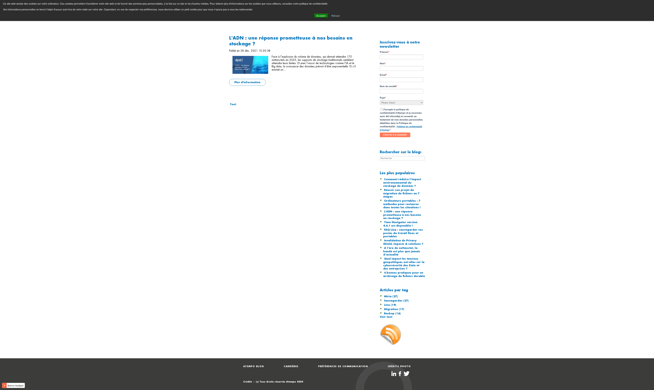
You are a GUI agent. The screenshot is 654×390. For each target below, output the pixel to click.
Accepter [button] (321, 15)
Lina (390, 305)
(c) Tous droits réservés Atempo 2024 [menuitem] (279, 382)
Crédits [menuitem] (247, 382)
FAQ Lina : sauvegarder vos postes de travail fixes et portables (403, 233)
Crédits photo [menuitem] (399, 366)
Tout (233, 104)
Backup (392, 313)
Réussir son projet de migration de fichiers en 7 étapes (401, 193)
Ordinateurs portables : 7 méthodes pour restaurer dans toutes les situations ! (402, 204)
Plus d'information (247, 82)
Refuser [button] (335, 15)
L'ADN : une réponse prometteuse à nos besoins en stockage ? (402, 215)
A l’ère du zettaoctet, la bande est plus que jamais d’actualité (401, 251)
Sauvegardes (396, 300)
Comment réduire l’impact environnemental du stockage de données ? (402, 182)
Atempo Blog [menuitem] (253, 366)
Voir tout (386, 317)
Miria (391, 296)
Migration (394, 309)
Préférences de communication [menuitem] (343, 366)
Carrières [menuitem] (291, 366)
